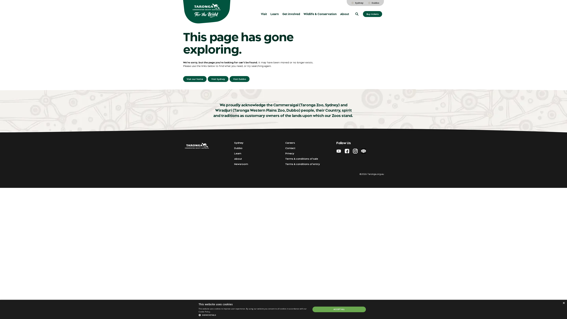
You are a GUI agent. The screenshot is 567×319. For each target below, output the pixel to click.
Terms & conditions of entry (302, 164)
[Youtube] (338, 151)
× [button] (564, 303)
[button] (357, 14)
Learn (275, 14)
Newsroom (241, 164)
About (344, 14)
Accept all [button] (339, 309)
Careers (290, 142)
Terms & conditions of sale (301, 158)
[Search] (560, 6)
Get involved (291, 14)
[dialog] (283, 309)
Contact (290, 148)
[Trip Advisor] (363, 151)
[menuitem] (264, 14)
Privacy (289, 153)
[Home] (206, 12)
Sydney (359, 3)
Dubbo (375, 3)
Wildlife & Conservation (320, 14)
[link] (552, 6)
